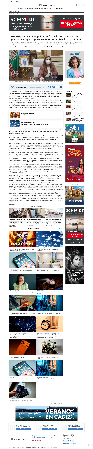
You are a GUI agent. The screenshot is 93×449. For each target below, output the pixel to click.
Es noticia (20, 8)
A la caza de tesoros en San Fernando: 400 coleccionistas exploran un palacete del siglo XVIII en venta (78, 120)
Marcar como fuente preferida (70, 443)
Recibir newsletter (75, 428)
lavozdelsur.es (21, 87)
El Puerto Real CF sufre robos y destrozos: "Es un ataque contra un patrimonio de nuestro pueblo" (36, 221)
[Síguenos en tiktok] (68, 441)
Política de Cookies (40, 447)
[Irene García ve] (46, 5)
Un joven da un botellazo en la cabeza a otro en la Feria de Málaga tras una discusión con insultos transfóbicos (78, 95)
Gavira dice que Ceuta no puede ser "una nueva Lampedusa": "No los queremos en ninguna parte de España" (78, 114)
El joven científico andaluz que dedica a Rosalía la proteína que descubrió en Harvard (77, 101)
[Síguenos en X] (64, 441)
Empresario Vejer (59, 8)
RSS (45, 447)
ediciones (10, 13)
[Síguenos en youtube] (70, 441)
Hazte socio (37, 440)
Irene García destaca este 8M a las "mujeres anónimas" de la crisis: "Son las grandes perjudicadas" (37, 46)
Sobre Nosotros (23, 447)
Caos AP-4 (52, 8)
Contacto (29, 447)
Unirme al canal (23, 428)
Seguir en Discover (30, 1)
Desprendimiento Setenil (34, 8)
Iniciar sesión (80, 5)
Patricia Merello (12, 226)
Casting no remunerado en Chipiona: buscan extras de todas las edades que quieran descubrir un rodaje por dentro (17, 222)
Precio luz (25, 8)
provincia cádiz (15, 13)
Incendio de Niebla (45, 8)
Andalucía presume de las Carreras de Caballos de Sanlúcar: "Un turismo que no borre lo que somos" (53, 221)
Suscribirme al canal (50, 428)
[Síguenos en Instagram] (66, 441)
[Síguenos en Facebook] (73, 441)
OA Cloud (55, 447)
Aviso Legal (34, 447)
